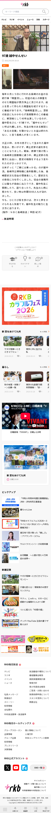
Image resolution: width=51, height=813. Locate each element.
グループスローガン (13, 730)
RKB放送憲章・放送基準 (15, 714)
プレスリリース (11, 745)
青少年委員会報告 (37, 686)
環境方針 (33, 682)
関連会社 (33, 702)
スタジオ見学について (39, 698)
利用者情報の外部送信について (34, 790)
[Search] (44, 11)
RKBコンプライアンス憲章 (37, 737)
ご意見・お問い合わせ (39, 690)
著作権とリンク (40, 787)
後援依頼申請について (39, 694)
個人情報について (33, 730)
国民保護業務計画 (37, 679)
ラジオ (11, 19)
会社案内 (8, 709)
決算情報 (8, 749)
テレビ (4, 19)
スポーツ (46, 19)
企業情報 (8, 734)
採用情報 (8, 705)
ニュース (30, 19)
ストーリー (9, 702)
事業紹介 (8, 698)
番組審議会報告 (36, 675)
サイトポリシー (40, 780)
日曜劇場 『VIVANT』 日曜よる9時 (25, 432)
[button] (5, 809)
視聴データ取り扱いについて (35, 784)
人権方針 (29, 734)
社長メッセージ (11, 694)
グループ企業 (10, 737)
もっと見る (43, 331)
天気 (38, 19)
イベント (20, 19)
